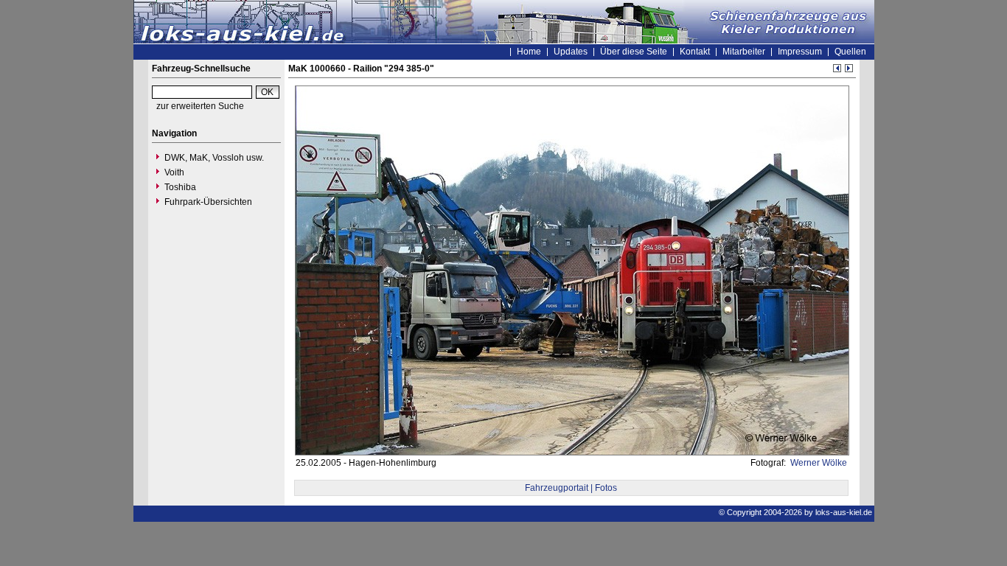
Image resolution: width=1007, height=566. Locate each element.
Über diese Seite (633, 51)
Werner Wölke (817, 463)
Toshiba (180, 187)
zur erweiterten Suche (200, 106)
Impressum (800, 51)
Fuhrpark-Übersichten (208, 202)
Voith (174, 172)
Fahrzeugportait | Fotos (571, 488)
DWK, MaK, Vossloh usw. (214, 158)
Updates (571, 51)
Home (529, 51)
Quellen (850, 51)
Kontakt (695, 51)
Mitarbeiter (743, 51)
